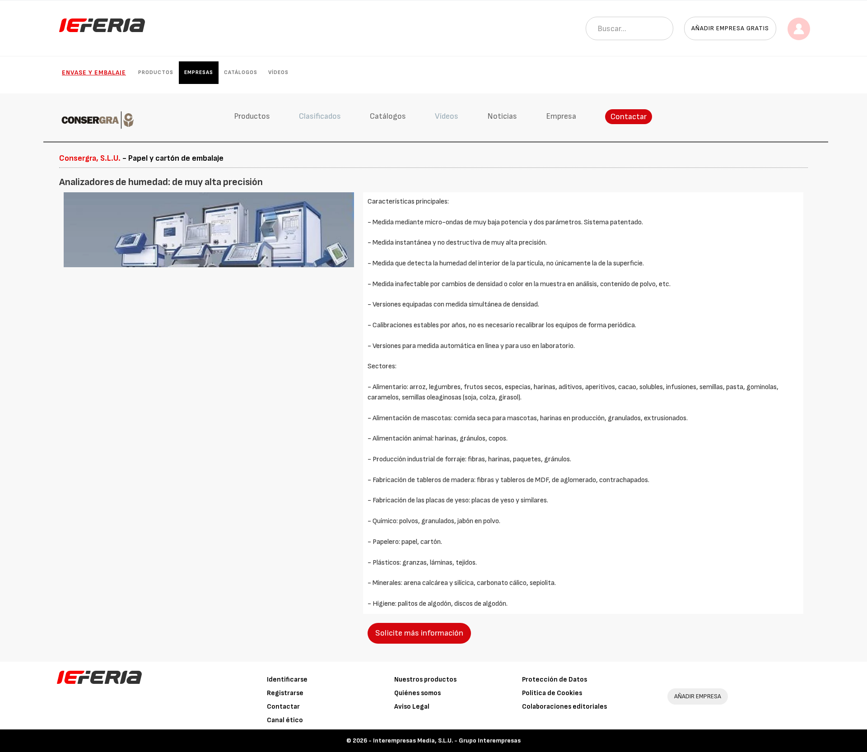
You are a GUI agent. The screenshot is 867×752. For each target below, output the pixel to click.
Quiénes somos (417, 693)
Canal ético (285, 720)
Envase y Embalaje (94, 72)
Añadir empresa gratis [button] (730, 28)
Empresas (198, 72)
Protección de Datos (554, 679)
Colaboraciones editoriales (564, 706)
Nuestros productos (425, 679)
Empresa (561, 116)
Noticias (502, 116)
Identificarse (287, 679)
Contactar (629, 116)
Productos (155, 72)
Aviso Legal (411, 706)
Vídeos (278, 72)
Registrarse (285, 693)
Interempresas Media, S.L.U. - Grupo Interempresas (447, 740)
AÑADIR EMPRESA (697, 696)
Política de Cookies (552, 693)
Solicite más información (419, 633)
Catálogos (240, 72)
